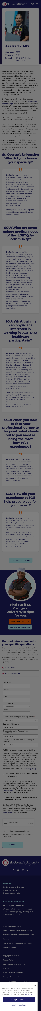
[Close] (35, 985)
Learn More (28, 994)
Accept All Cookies (18, 1000)
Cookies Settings (19, 1005)
